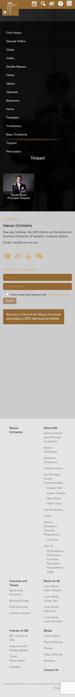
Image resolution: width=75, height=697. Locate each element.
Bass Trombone (16, 134)
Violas (10, 49)
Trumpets (12, 117)
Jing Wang (54, 498)
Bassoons (12, 100)
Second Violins (16, 41)
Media (48, 630)
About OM (50, 428)
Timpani (11, 143)
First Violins (13, 32)
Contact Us (51, 670)
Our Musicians (53, 509)
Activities (15, 666)
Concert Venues (19, 613)
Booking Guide (19, 600)
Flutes (10, 75)
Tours (47, 515)
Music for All (52, 581)
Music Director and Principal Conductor (53, 437)
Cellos (10, 58)
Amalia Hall (54, 488)
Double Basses (16, 66)
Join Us (49, 545)
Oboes (10, 83)
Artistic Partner (53, 468)
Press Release (53, 642)
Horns (10, 109)
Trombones (13, 126)
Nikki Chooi (54, 503)
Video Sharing (53, 654)
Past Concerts (18, 606)
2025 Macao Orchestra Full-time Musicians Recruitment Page (55, 561)
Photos (48, 648)
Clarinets (12, 92)
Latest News (52, 635)
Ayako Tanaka (56, 493)
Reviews (49, 660)
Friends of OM (18, 630)
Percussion (13, 151)
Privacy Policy (59, 294)
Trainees (52, 539)
